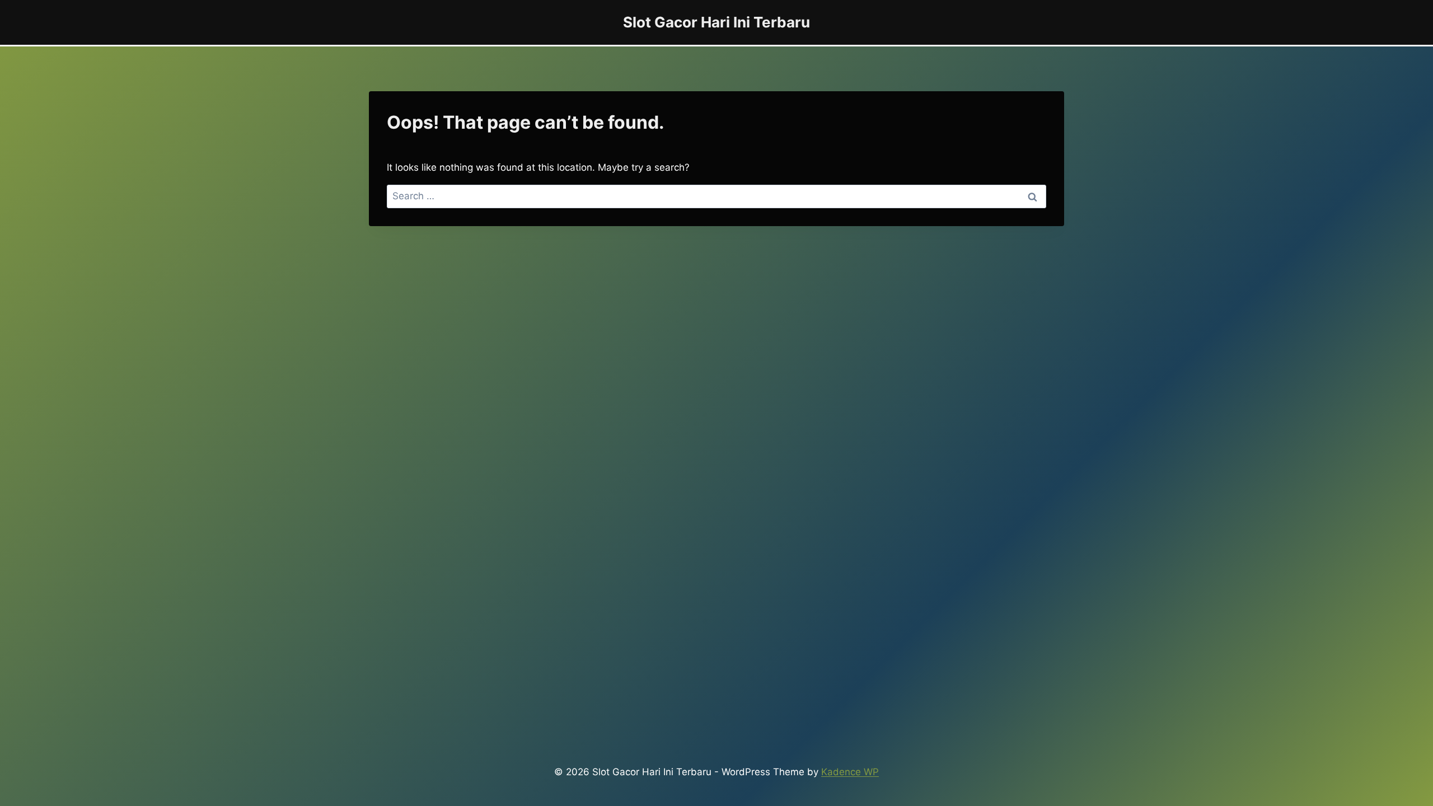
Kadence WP (850, 771)
